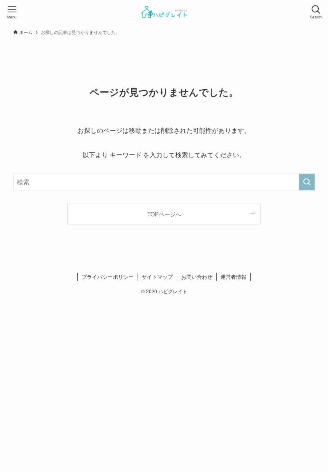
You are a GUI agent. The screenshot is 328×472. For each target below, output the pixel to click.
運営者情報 (233, 276)
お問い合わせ (196, 276)
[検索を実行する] (307, 182)
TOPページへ (164, 214)
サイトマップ (157, 276)
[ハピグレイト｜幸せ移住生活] (163, 12)
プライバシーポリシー (108, 276)
